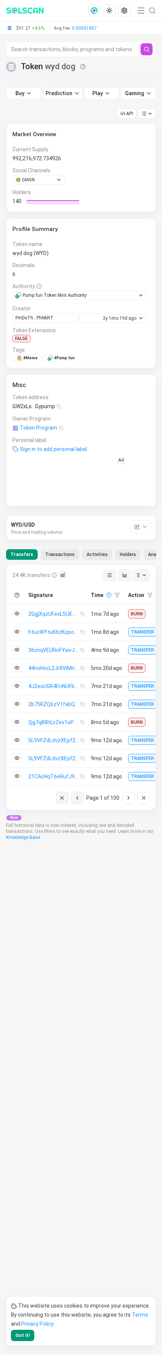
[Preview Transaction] (16, 613)
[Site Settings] (124, 11)
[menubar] (110, 10)
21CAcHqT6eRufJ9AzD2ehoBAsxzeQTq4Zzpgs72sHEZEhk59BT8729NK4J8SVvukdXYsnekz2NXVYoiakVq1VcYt (54, 776)
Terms (140, 1315)
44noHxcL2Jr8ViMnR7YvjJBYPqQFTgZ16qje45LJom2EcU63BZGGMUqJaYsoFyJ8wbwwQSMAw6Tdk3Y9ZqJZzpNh (54, 668)
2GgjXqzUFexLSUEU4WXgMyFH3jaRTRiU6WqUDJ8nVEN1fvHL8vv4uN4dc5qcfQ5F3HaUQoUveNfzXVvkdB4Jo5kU (54, 614)
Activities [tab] (97, 554)
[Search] (147, 49)
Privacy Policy (37, 1324)
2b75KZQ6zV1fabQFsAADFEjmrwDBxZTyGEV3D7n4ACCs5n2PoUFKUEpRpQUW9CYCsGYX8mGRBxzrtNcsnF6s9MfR (54, 704)
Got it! (22, 1335)
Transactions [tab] (60, 554)
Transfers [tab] (22, 554)
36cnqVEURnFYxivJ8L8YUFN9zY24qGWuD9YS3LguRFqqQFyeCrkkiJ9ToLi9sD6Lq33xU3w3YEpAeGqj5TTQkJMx (54, 650)
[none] (95, 11)
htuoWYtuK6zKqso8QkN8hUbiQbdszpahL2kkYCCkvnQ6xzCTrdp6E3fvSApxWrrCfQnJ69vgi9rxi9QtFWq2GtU (54, 632)
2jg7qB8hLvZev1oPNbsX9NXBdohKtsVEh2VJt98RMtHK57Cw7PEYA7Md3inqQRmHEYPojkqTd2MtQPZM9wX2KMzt (54, 722)
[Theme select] (109, 11)
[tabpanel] (81, 687)
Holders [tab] (128, 554)
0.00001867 (84, 28)
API (129, 113)
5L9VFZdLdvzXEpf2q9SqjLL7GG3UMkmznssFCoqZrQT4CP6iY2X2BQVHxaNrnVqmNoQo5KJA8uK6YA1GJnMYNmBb (54, 740)
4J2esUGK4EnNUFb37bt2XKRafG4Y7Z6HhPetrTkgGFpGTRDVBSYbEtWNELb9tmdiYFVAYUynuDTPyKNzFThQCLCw (54, 686)
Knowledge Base (23, 837)
